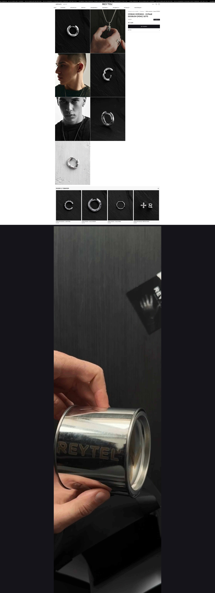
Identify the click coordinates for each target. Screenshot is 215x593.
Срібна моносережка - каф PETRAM (63, 221)
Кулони (63, 7)
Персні (83, 7)
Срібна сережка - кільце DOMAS (114, 221)
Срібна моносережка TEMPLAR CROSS (141, 221)
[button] (158, 188)
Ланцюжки (94, 7)
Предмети (116, 7)
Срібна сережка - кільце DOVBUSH (89, 221)
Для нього (59, 4)
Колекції (126, 7)
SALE (55, 7)
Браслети (73, 7)
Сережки (104, 7)
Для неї (65, 4)
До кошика (144, 26)
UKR (153, 4)
